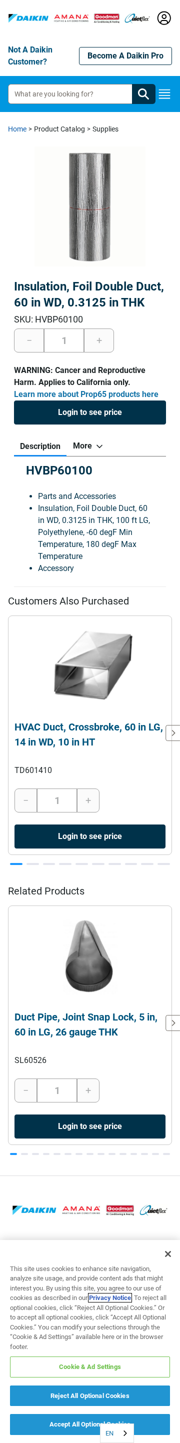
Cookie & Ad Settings (90, 1366)
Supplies (105, 129)
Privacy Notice (110, 1298)
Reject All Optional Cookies (90, 1396)
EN (110, 1433)
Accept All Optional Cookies (90, 1424)
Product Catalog (59, 129)
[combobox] (117, 1433)
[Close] (168, 1254)
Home (17, 129)
